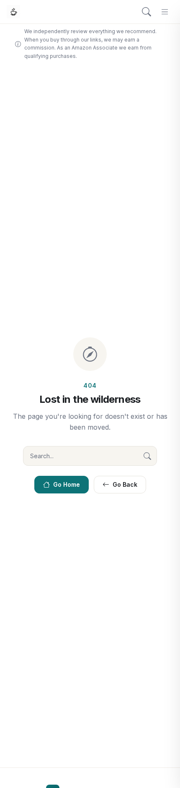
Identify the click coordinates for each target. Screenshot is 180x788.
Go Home (66, 484)
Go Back (125, 484)
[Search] (146, 11)
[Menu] (165, 11)
